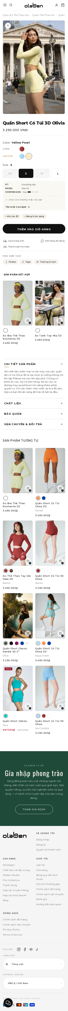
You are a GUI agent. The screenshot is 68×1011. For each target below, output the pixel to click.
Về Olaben (9, 865)
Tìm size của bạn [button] (15, 207)
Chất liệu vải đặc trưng (16, 870)
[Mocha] (11, 571)
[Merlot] (5, 570)
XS (12, 175)
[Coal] (11, 643)
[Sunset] (38, 498)
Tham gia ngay (34, 809)
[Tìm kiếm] (11, 5)
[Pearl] (49, 571)
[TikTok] (37, 949)
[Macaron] (22, 571)
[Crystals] (44, 571)
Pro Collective (11, 880)
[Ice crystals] (38, 716)
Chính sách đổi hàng (48, 889)
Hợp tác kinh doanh (14, 895)
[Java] (5, 716)
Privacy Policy (11, 929)
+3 (27, 643)
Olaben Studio (11, 875)
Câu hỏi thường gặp (48, 884)
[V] (17, 571)
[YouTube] (31, 949)
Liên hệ (40, 865)
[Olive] (5, 643)
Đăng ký (41, 844)
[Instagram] (18, 949)
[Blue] (44, 498)
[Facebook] (25, 949)
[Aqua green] (38, 643)
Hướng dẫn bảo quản (48, 904)
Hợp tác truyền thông (16, 890)
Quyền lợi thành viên (48, 849)
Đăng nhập (42, 839)
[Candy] (11, 716)
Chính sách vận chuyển (50, 894)
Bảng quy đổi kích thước (47, 877)
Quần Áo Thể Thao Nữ (16, 15)
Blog (5, 900)
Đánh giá (41, 899)
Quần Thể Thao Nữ (43, 15)
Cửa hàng (42, 870)
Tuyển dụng (10, 885)
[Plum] (17, 643)
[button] (63, 5)
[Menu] (5, 5)
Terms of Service (12, 934)
